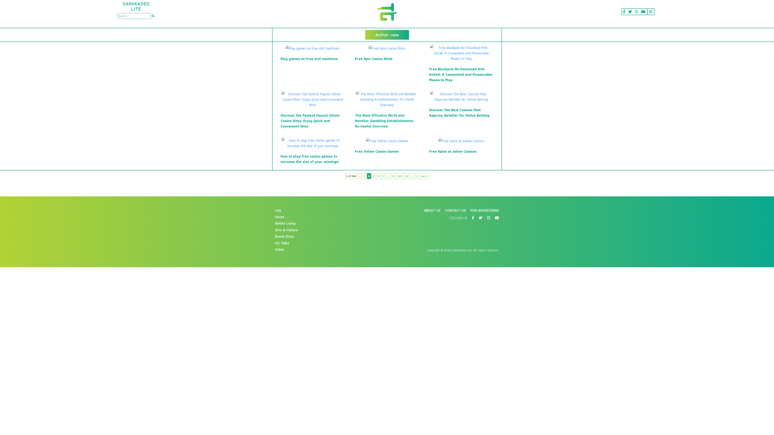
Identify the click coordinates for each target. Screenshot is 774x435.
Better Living (285, 223)
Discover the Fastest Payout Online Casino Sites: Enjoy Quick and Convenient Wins (310, 120)
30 (406, 176)
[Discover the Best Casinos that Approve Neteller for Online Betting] (461, 96)
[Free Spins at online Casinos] (461, 140)
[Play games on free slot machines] (312, 48)
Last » (424, 176)
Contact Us (455, 210)
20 (400, 176)
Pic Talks (282, 243)
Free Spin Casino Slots (373, 59)
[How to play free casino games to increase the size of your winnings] (313, 143)
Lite (278, 210)
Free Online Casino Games (377, 151)
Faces (279, 217)
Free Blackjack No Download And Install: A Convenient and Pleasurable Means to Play (460, 74)
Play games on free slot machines (309, 59)
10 (393, 176)
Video (279, 249)
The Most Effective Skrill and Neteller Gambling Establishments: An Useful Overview (384, 120)
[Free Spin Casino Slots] (387, 48)
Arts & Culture (286, 230)
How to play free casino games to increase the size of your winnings (309, 159)
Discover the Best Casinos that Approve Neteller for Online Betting (459, 112)
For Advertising (484, 210)
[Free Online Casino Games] (387, 140)
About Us (432, 210)
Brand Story (284, 236)
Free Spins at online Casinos (452, 151)
